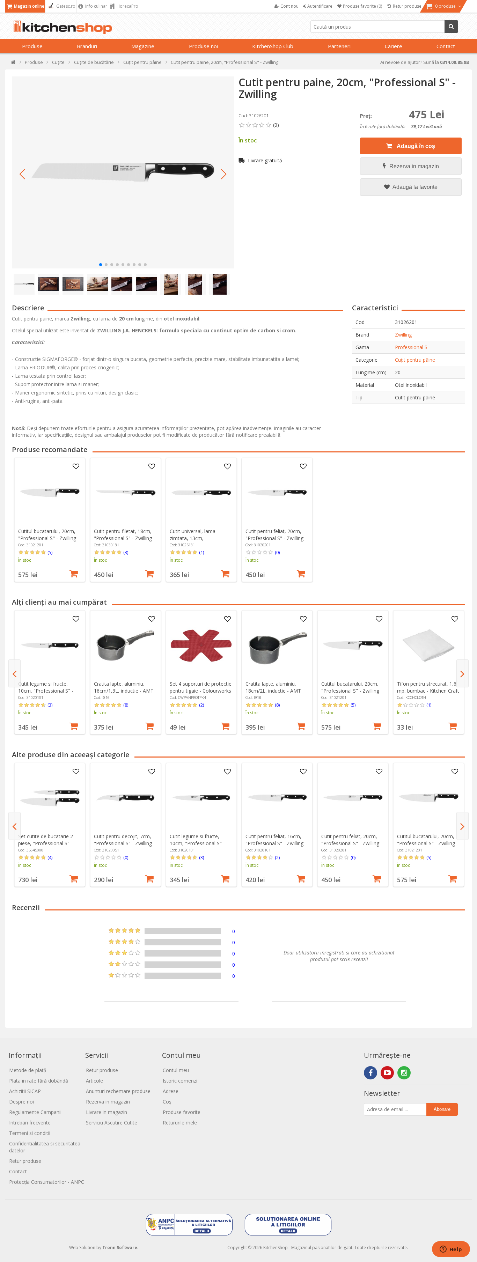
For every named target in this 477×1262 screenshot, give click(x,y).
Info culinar (95, 6)
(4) (49, 857)
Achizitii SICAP (25, 1091)
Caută (451, 26)
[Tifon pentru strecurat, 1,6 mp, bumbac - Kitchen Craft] (428, 645)
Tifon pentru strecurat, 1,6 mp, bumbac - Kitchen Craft (428, 687)
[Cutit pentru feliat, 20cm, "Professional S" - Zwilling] (276, 493)
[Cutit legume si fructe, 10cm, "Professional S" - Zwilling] (49, 645)
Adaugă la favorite (414, 187)
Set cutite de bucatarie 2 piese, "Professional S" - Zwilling (45, 843)
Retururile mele (180, 1122)
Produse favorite (181, 1112)
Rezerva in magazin (414, 166)
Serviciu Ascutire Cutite (111, 1122)
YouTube (387, 1072)
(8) (125, 705)
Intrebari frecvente (30, 1122)
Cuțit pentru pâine (415, 359)
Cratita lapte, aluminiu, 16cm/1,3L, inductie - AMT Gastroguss (124, 690)
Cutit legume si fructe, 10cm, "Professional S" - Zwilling (45, 690)
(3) (125, 552)
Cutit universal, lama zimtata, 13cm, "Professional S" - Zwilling (199, 538)
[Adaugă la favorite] (76, 467)
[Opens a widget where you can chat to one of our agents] (451, 1250)
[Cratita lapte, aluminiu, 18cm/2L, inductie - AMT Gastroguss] (276, 645)
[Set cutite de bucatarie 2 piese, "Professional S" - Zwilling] (49, 798)
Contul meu (176, 1070)
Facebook (370, 1072)
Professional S (411, 347)
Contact (445, 46)
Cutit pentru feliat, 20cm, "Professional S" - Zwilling (274, 534)
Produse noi (203, 46)
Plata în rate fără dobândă (38, 1080)
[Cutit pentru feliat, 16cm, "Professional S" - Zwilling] (276, 798)
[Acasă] (13, 64)
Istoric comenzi (180, 1080)
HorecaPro (127, 6)
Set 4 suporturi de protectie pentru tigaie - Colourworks (201, 687)
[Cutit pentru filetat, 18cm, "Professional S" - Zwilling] (125, 493)
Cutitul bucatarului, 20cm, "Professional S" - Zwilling (47, 534)
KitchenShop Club (272, 46)
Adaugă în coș (415, 146)
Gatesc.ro (65, 6)
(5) (49, 552)
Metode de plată (27, 1070)
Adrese (170, 1091)
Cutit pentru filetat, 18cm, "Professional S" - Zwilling (123, 534)
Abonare (442, 1109)
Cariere (393, 46)
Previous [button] (14, 673)
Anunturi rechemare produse (118, 1091)
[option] (50, 520)
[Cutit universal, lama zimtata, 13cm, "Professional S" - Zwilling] (201, 493)
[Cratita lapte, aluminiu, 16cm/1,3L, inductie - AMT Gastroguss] (125, 645)
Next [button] (462, 673)
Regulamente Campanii (35, 1112)
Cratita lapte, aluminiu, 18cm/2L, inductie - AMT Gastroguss (273, 690)
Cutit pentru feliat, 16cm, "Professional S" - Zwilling (274, 840)
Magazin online (28, 6)
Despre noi (21, 1101)
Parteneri (339, 46)
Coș (167, 1101)
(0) (277, 552)
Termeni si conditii (29, 1133)
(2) (201, 705)
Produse (32, 46)
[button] (22, 174)
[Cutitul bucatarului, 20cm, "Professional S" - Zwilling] (49, 493)
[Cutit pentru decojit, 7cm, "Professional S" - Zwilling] (125, 798)
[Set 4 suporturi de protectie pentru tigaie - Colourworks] (201, 645)
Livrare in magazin (106, 1112)
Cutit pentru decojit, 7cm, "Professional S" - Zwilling (123, 840)
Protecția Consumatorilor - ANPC (46, 1182)
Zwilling (403, 334)
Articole (94, 1080)
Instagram (404, 1072)
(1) (201, 552)
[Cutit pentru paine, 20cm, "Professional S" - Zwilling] (123, 172)
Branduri (87, 46)
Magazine (142, 46)
